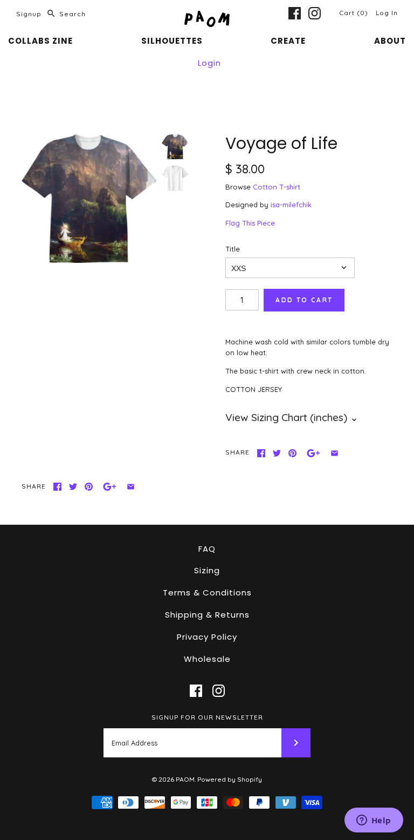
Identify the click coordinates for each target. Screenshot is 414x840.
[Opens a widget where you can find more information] (373, 821)
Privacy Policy (207, 636)
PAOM (185, 779)
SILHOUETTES (172, 40)
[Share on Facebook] (261, 453)
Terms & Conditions (207, 592)
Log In (387, 13)
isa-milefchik (291, 204)
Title (232, 249)
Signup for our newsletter (207, 717)
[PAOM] (207, 16)
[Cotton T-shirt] (175, 178)
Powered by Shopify (229, 779)
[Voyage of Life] (89, 198)
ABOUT (390, 40)
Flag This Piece (250, 223)
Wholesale (207, 659)
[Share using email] (334, 453)
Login (209, 63)
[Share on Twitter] (277, 453)
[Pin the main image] (292, 453)
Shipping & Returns (207, 614)
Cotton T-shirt (276, 186)
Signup (29, 14)
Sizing (207, 570)
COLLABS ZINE (40, 40)
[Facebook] (294, 13)
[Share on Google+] (313, 453)
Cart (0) (354, 13)
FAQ (207, 548)
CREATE (288, 40)
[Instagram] (314, 13)
